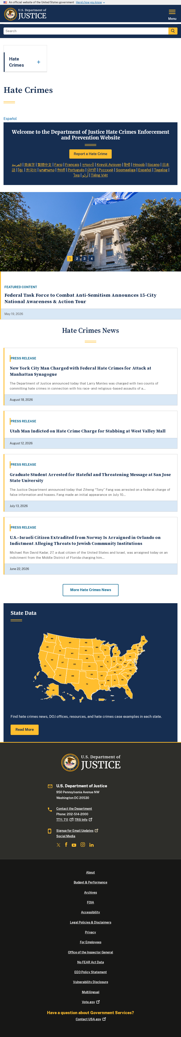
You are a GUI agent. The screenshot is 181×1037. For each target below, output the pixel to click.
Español (10, 119)
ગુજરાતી (88, 165)
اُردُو (85, 175)
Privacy (90, 932)
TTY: (62, 819)
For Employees (90, 942)
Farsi (58, 165)
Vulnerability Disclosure (90, 982)
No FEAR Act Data (90, 962)
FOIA (90, 902)
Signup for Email (74, 830)
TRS (81, 819)
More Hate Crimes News (90, 590)
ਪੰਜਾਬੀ (91, 170)
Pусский (106, 170)
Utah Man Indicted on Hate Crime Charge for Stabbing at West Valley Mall (88, 431)
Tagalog (161, 170)
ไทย (77, 175)
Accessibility (90, 912)
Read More (24, 729)
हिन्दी (127, 165)
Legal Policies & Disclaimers (90, 922)
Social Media (65, 836)
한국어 (31, 170)
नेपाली (61, 170)
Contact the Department (74, 808)
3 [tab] (84, 258)
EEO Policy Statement (90, 972)
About (90, 872)
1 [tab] (70, 258)
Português (76, 170)
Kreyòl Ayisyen (109, 165)
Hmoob (139, 165)
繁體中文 (45, 165)
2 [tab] (77, 258)
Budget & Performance (90, 882)
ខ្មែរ (20, 170)
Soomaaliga (126, 170)
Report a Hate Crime (90, 154)
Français (72, 165)
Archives (90, 892)
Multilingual (90, 992)
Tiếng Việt (99, 175)
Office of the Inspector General (90, 952)
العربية (17, 165)
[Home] (25, 19)
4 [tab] (92, 258)
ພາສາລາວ (47, 170)
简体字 (29, 165)
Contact (88, 1019)
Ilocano (153, 165)
